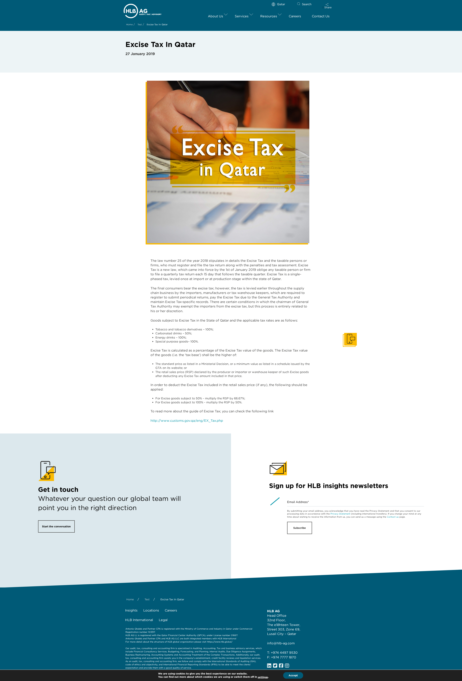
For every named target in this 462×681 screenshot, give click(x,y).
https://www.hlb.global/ (219, 641)
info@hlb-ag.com (281, 643)
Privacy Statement (340, 513)
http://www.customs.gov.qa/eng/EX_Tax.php (187, 420)
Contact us (393, 516)
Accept (293, 675)
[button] (328, 6)
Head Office (276, 615)
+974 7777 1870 (283, 657)
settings (263, 677)
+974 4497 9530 (284, 652)
